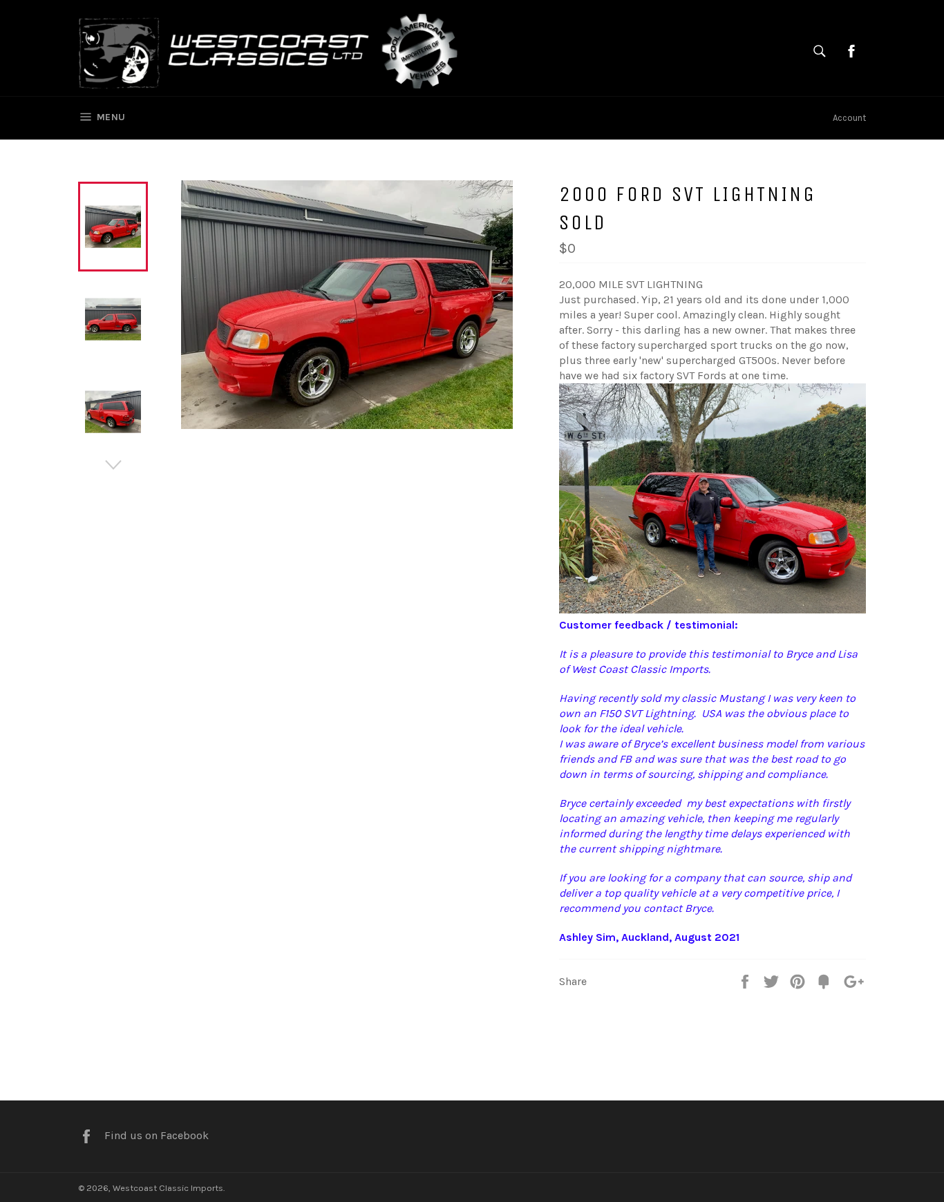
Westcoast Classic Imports (168, 1188)
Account (849, 118)
